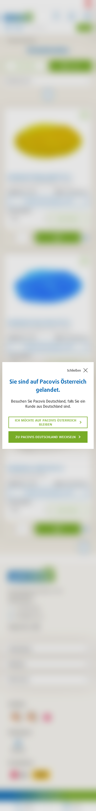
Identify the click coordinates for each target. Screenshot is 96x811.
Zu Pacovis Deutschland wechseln (45, 437)
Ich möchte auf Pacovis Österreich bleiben (45, 422)
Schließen (74, 370)
